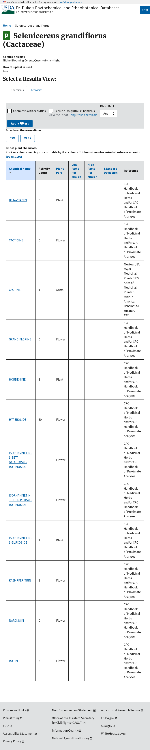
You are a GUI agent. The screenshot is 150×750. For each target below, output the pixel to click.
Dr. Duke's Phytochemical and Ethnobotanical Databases (67, 7)
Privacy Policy (12, 741)
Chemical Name (20, 171)
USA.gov (106, 726)
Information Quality (65, 730)
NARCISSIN (16, 621)
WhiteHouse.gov (112, 734)
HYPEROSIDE (17, 420)
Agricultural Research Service (120, 710)
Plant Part (107, 106)
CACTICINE (16, 240)
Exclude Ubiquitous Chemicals (75, 111)
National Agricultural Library (70, 738)
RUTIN (13, 661)
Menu (145, 10)
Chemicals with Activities (29, 111)
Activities (36, 90)
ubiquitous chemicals (83, 115)
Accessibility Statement (19, 734)
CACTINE (14, 290)
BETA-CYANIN (18, 200)
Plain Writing (11, 718)
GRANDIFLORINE (20, 339)
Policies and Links (14, 710)
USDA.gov (107, 718)
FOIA (6, 726)
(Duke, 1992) (14, 156)
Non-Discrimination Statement (72, 710)
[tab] (17, 90)
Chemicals (17, 90)
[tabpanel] (75, 392)
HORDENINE (17, 379)
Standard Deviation (111, 171)
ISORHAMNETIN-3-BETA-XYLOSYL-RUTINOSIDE (20, 500)
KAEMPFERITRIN (20, 580)
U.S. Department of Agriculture (34, 12)
